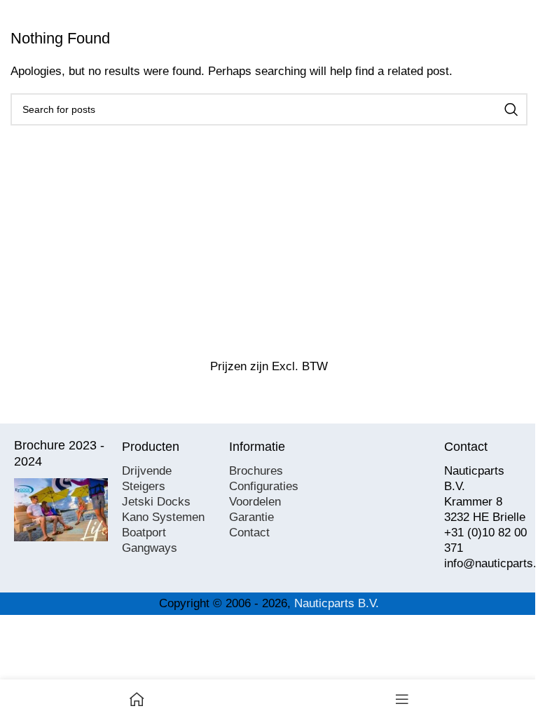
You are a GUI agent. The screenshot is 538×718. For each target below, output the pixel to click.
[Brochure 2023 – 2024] (61, 509)
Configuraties (263, 486)
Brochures (256, 470)
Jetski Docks (156, 501)
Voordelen (255, 501)
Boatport (144, 532)
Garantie (251, 517)
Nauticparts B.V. (336, 603)
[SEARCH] (511, 109)
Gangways (149, 548)
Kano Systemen (163, 517)
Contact (249, 532)
